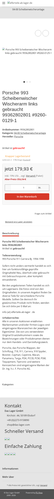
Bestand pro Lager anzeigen (18, 221)
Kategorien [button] (8, 384)
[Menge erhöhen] (46, 188)
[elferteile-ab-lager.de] (19, 3)
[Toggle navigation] (3, 2)
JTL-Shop (39, 492)
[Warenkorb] (49, 3)
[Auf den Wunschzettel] (45, 33)
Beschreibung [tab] (10, 233)
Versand (31, 175)
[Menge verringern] (8, 188)
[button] (33, 3)
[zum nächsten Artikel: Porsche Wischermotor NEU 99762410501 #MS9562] (27, 15)
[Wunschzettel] (44, 3)
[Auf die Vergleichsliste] (38, 33)
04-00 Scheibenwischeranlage (30, 133)
